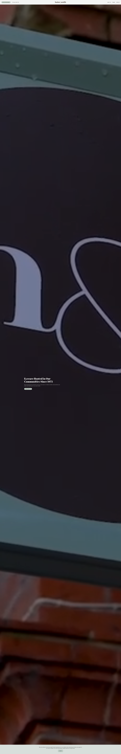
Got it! (60, 750)
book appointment (6, 2)
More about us (28, 388)
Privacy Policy (72, 748)
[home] (60, 2)
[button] (109, 2)
